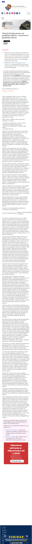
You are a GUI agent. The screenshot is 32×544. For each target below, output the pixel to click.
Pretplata (4, 532)
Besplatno (4, 530)
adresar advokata (10, 436)
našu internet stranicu (12, 430)
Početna (4, 527)
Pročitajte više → (17, 461)
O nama (4, 529)
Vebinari (4, 534)
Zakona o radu (23, 98)
